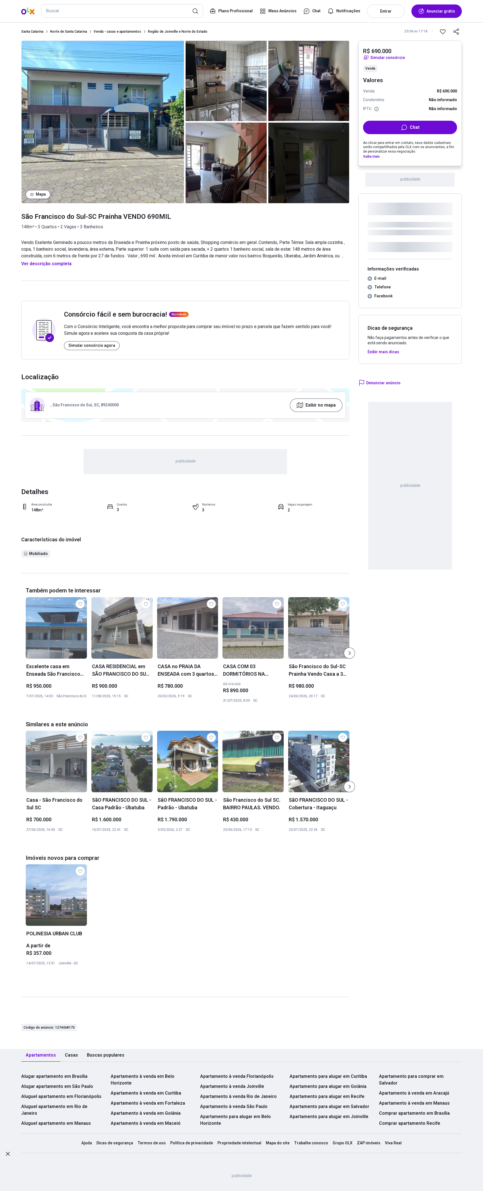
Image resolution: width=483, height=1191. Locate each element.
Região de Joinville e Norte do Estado (177, 31)
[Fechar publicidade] (8, 1154)
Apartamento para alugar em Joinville (329, 1116)
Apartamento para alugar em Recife (327, 1096)
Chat (415, 127)
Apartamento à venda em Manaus (414, 1103)
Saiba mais (371, 156)
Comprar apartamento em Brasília (414, 1113)
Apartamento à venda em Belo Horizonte (142, 1080)
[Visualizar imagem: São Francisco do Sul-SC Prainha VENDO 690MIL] (102, 122)
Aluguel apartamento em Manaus (56, 1123)
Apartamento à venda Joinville (232, 1086)
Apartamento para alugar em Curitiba (328, 1076)
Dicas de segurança (114, 1143)
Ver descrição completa (46, 263)
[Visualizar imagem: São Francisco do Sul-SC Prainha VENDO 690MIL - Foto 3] (226, 162)
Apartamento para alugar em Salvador (329, 1106)
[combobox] (122, 10)
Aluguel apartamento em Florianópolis (61, 1096)
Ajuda (86, 1143)
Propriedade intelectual (239, 1143)
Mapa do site (278, 1143)
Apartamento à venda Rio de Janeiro (238, 1096)
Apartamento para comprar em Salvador (411, 1080)
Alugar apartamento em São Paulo (57, 1086)
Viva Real (393, 1143)
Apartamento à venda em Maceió (146, 1123)
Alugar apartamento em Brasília (54, 1076)
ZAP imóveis (368, 1143)
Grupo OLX (342, 1143)
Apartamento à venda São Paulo (233, 1106)
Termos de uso (152, 1143)
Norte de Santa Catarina (68, 31)
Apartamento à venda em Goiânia (146, 1113)
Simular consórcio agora (91, 345)
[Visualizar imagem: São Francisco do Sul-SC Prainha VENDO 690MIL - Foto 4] (309, 81)
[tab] (40, 1055)
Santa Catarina (32, 31)
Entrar (386, 11)
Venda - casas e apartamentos (117, 31)
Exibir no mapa (321, 405)
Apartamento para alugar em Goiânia (328, 1086)
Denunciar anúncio (383, 383)
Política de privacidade (191, 1143)
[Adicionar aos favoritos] (442, 31)
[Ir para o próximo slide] (349, 653)
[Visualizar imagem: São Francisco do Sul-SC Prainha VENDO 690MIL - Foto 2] (226, 81)
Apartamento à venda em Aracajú (414, 1093)
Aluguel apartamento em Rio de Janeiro (54, 1110)
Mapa (41, 194)
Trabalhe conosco (311, 1143)
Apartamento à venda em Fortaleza (148, 1103)
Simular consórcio (387, 57)
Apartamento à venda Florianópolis (237, 1076)
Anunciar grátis (441, 11)
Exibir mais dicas (383, 352)
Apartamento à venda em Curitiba (146, 1093)
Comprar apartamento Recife (409, 1123)
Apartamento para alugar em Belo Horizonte (235, 1120)
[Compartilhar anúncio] (456, 31)
